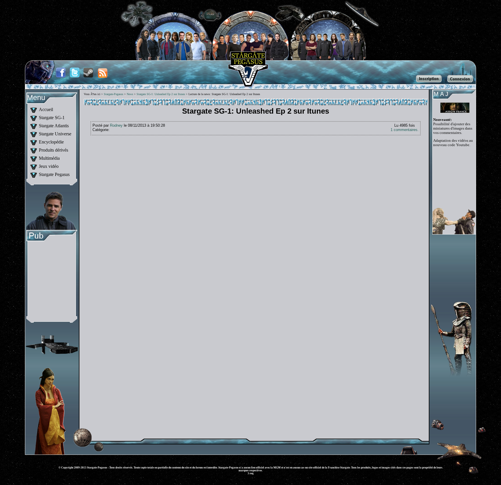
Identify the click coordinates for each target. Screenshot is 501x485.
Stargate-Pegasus (113, 94)
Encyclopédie (51, 141)
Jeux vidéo (49, 166)
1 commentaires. (405, 130)
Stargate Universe (55, 133)
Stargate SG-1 (52, 117)
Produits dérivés (53, 150)
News (130, 94)
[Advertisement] (51, 280)
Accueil (46, 109)
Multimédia (49, 158)
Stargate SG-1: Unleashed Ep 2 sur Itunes (161, 94)
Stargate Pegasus (54, 174)
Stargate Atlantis (54, 125)
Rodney (116, 125)
